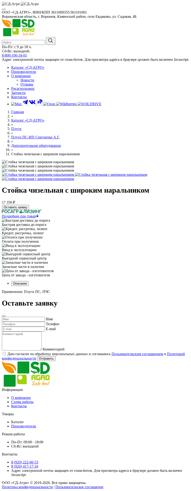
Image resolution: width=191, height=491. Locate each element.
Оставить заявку (15, 207)
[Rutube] (40, 104)
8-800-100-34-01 (14, 55)
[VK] (33, 104)
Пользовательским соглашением (137, 354)
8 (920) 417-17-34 (24, 466)
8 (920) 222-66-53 (24, 462)
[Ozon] (49, 104)
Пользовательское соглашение (79, 487)
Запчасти (18, 93)
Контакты (19, 97)
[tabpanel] (95, 292)
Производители (23, 72)
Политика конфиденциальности (27, 487)
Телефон (52, 324)
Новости (27, 80)
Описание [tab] (20, 283)
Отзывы (26, 84)
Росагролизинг (23, 88)
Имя (49, 319)
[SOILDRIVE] (89, 104)
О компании (21, 76)
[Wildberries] (67, 104)
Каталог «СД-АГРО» (27, 67)
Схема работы (22, 402)
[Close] (4, 316)
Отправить (46, 358)
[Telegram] (26, 104)
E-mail (51, 329)
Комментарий (54, 349)
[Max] (17, 104)
